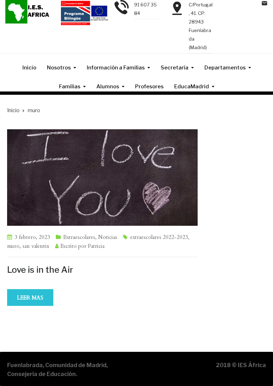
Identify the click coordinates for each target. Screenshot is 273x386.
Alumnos (107, 86)
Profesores (149, 86)
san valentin (35, 246)
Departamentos (225, 67)
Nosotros (59, 67)
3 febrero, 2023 (32, 237)
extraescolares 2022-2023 (159, 237)
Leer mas (30, 297)
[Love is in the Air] (102, 177)
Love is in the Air (40, 270)
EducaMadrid (191, 86)
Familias (69, 86)
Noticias (107, 237)
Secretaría (174, 67)
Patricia (96, 246)
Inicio (29, 67)
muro (13, 246)
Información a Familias (116, 67)
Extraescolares (79, 237)
